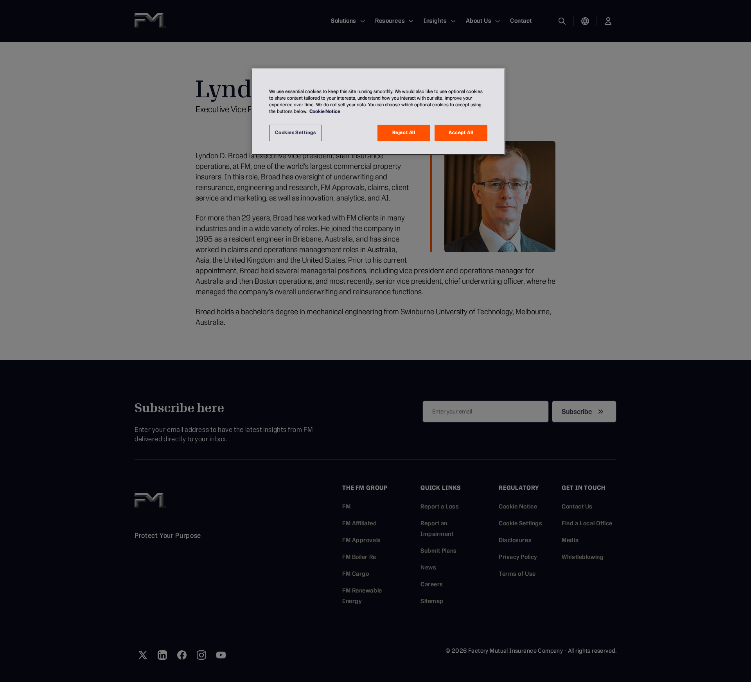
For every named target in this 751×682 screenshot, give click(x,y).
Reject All (403, 132)
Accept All (461, 132)
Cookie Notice (324, 111)
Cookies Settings (295, 132)
